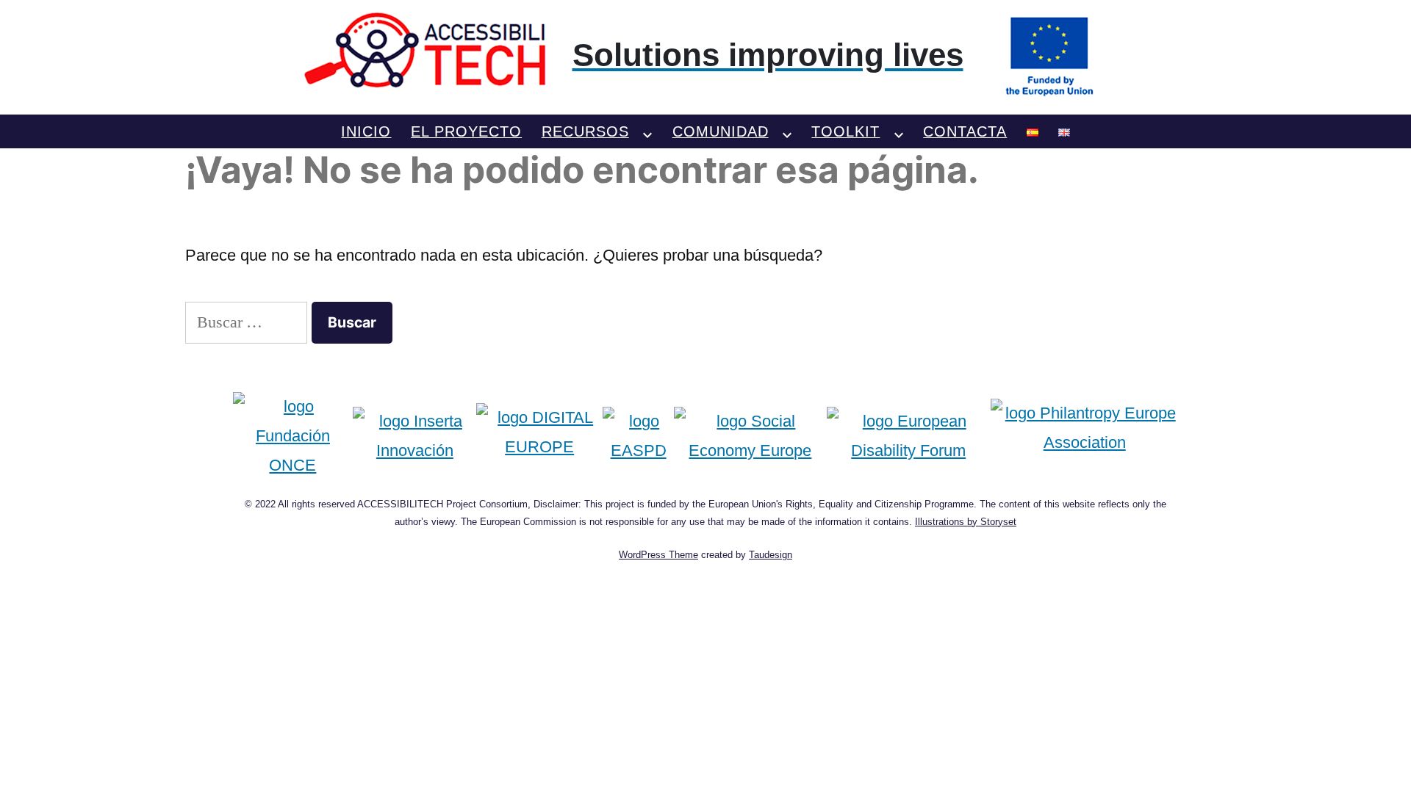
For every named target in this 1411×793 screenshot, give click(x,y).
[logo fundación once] (293, 435)
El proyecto (466, 131)
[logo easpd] (638, 436)
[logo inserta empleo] (414, 436)
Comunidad (720, 131)
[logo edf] (909, 436)
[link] (706, 55)
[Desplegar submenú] (647, 131)
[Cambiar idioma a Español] (1032, 131)
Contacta (965, 131)
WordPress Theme (658, 554)
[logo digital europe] (539, 435)
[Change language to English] (1064, 131)
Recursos (585, 131)
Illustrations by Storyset (965, 521)
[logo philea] (1085, 436)
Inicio (366, 131)
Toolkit (845, 131)
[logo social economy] (750, 436)
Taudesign (770, 554)
